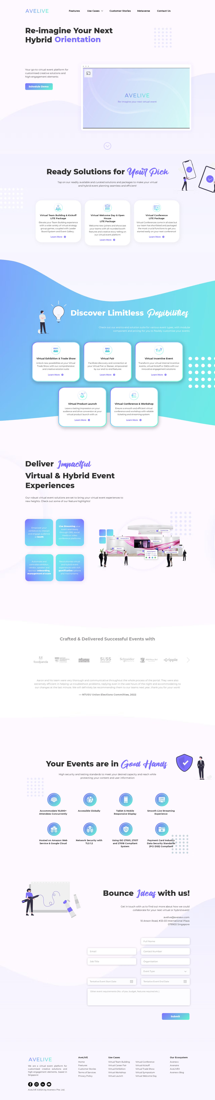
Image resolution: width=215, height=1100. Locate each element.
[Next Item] (188, 660)
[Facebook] (30, 1084)
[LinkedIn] (42, 1084)
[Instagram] (36, 1084)
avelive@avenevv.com (176, 917)
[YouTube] (49, 1084)
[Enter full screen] (185, 124)
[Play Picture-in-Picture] (179, 124)
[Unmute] (93, 124)
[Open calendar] (131, 981)
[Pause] (87, 124)
